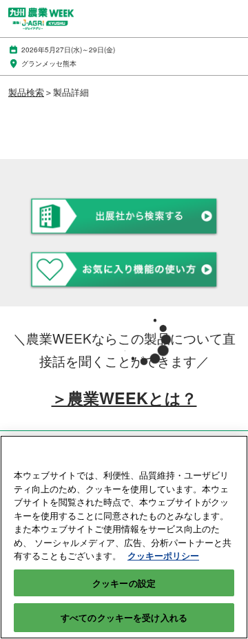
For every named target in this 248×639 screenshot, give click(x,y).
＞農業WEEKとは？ (124, 397)
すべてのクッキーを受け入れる (124, 617)
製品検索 (26, 91)
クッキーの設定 (124, 582)
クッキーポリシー (163, 555)
